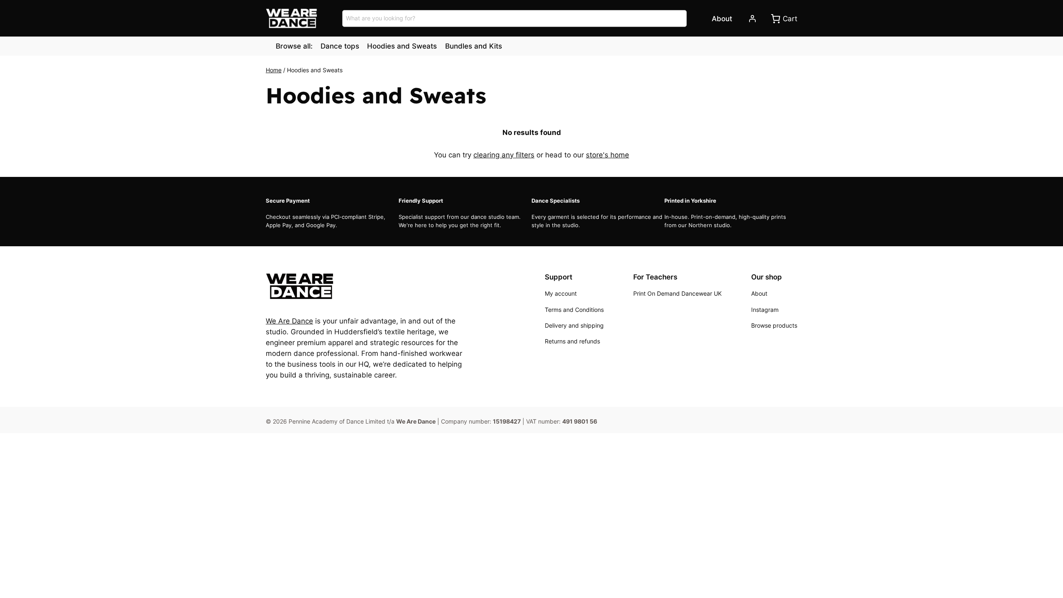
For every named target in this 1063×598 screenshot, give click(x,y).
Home (274, 70)
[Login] (752, 18)
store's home (607, 155)
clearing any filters (503, 155)
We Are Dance (289, 321)
